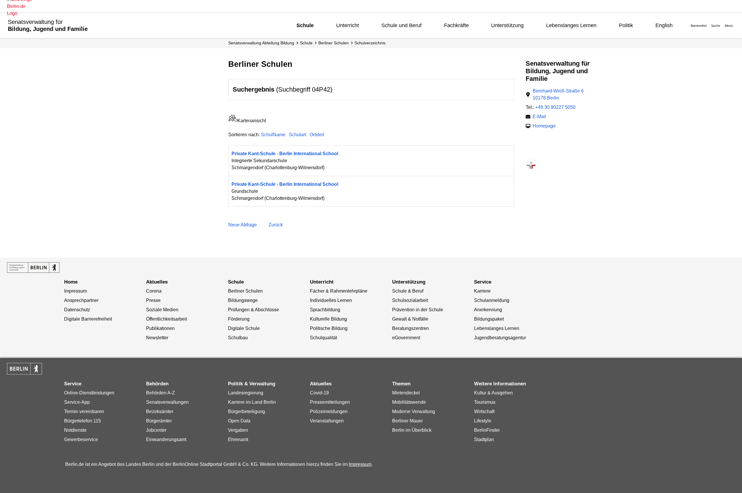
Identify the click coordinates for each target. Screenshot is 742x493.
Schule (305, 25)
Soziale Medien (162, 309)
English (664, 25)
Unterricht (347, 25)
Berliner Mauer (407, 420)
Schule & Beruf (407, 291)
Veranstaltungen (327, 420)
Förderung (239, 319)
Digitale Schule (244, 328)
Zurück (276, 224)
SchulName (273, 134)
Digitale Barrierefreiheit (88, 319)
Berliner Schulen (333, 43)
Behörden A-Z (160, 392)
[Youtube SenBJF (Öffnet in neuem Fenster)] (560, 153)
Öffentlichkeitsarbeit (166, 319)
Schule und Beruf (401, 25)
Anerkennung (488, 309)
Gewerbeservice (81, 439)
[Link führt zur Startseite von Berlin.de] (24, 369)
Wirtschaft (484, 411)
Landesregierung (245, 392)
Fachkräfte (456, 25)
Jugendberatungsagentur (500, 337)
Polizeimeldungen (329, 411)
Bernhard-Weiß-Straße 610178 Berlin (558, 94)
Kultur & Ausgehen (493, 392)
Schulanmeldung (491, 300)
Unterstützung (507, 25)
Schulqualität (323, 337)
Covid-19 (319, 392)
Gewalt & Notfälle (410, 319)
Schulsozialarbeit (410, 300)
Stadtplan (484, 439)
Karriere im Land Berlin (252, 402)
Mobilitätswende (409, 402)
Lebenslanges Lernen (571, 25)
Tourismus (484, 402)
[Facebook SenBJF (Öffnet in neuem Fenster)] (550, 153)
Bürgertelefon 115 (82, 420)
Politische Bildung (329, 328)
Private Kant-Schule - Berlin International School (284, 153)
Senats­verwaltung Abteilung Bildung (261, 43)
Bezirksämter (159, 411)
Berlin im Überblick (411, 430)
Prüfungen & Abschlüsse (253, 309)
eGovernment (406, 337)
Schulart (297, 134)
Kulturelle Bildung (328, 319)
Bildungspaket (489, 319)
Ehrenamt (238, 439)
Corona (154, 291)
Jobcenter (156, 430)
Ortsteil (317, 134)
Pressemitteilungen (330, 402)
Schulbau (238, 337)
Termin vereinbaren (84, 411)
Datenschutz (77, 309)
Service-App (77, 402)
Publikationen (160, 328)
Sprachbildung (325, 309)
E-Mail (539, 117)
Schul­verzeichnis (370, 43)
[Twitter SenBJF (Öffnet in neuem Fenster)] (530, 153)
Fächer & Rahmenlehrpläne (338, 291)
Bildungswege (243, 300)
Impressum (75, 291)
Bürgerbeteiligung (246, 411)
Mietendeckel (406, 392)
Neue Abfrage (242, 224)
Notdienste (75, 430)
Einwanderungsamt (166, 439)
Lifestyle (482, 420)
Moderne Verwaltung (413, 411)
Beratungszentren (410, 328)
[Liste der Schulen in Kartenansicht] (232, 120)
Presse (153, 300)
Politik (626, 25)
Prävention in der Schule (417, 309)
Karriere (482, 291)
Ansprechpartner (81, 300)
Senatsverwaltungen (167, 402)
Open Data (239, 420)
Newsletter (157, 337)
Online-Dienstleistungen (89, 392)
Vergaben (238, 430)
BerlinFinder (487, 430)
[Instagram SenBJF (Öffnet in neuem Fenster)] (540, 153)
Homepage (544, 126)
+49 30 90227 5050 (555, 107)
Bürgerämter (159, 420)
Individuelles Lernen (331, 300)
